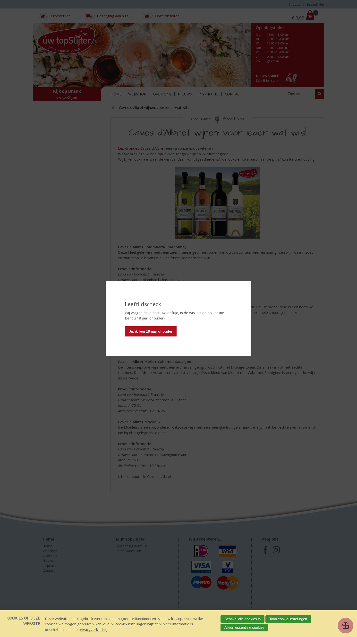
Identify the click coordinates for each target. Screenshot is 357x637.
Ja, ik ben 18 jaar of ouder (150, 331)
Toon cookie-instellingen (288, 619)
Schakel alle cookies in (242, 619)
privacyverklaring (93, 629)
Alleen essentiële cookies (244, 627)
